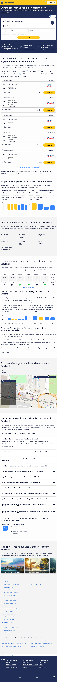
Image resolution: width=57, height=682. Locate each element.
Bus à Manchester (23, 655)
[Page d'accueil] (21, 2)
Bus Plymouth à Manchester (8, 619)
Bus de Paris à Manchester (8, 616)
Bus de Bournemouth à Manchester (10, 584)
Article (41, 665)
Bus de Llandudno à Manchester (9, 608)
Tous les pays (43, 667)
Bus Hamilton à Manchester (8, 606)
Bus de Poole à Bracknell (34, 584)
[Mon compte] (44, 2)
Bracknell (51, 377)
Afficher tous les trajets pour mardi (29, 167)
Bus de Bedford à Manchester (8, 582)
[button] (28, 391)
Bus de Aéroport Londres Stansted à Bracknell (40, 643)
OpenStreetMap (48, 407)
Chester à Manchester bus (8, 595)
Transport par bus (12, 667)
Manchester (40, 377)
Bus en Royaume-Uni (12, 655)
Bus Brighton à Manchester (8, 587)
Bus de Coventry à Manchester (9, 598)
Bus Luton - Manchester (7, 611)
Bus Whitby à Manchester (7, 633)
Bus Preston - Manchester (7, 622)
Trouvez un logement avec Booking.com (14, 34)
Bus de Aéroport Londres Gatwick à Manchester (13, 641)
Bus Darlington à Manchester (8, 600)
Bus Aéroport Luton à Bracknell (36, 646)
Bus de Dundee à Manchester (8, 603)
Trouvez (49, 92)
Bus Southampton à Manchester (9, 627)
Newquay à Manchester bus (8, 614)
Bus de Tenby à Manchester (8, 630)
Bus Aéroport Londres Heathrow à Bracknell (39, 641)
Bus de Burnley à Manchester (8, 590)
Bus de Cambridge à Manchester (9, 592)
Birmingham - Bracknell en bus (36, 582)
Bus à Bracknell (32, 655)
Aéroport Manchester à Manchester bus (11, 646)
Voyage (24, 667)
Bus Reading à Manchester (8, 625)
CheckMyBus (3, 655)
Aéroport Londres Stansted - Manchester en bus (13, 643)
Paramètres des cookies (30, 665)
